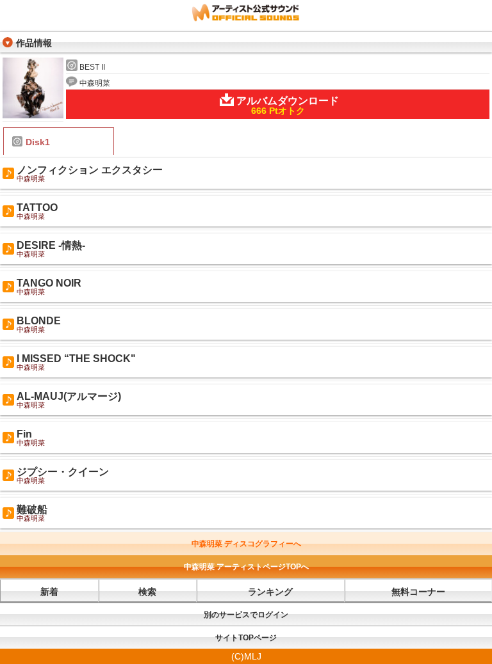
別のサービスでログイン (246, 614)
